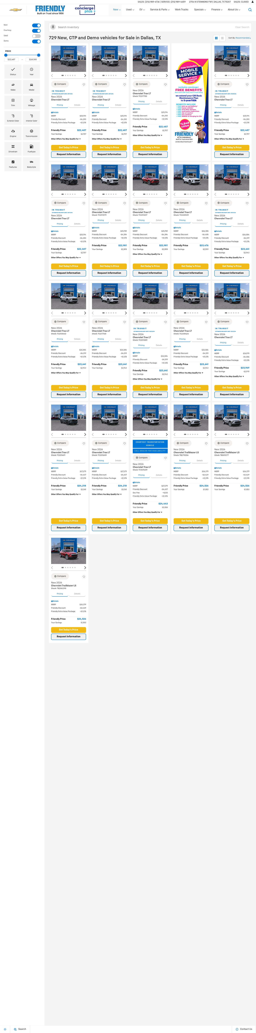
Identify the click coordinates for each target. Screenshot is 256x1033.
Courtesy (7, 30)
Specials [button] (199, 10)
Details (77, 105)
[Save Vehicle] (84, 84)
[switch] (22, 25)
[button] (250, 10)
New (5, 25)
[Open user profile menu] (252, 1)
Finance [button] (215, 10)
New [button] (116, 10)
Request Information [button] (68, 154)
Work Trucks (181, 10)
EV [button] (142, 10)
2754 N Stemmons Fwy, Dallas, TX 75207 (210, 2)
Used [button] (129, 10)
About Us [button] (233, 10)
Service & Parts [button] (158, 10)
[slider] (5, 55)
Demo (6, 41)
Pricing (60, 105)
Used (6, 36)
